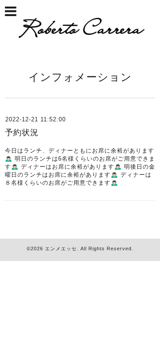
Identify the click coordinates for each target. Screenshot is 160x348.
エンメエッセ (61, 248)
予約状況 (22, 132)
